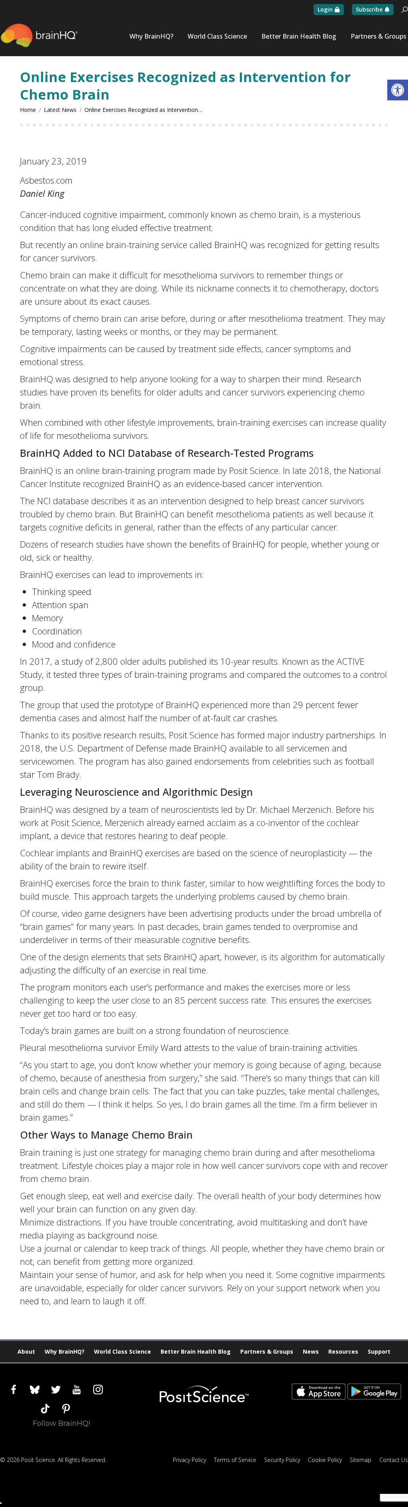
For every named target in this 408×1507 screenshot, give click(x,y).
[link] (397, 90)
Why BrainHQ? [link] (64, 1351)
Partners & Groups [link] (266, 1351)
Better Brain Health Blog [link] (196, 1351)
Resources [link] (343, 1351)
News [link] (311, 1351)
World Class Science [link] (122, 1351)
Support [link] (379, 1351)
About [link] (26, 1351)
